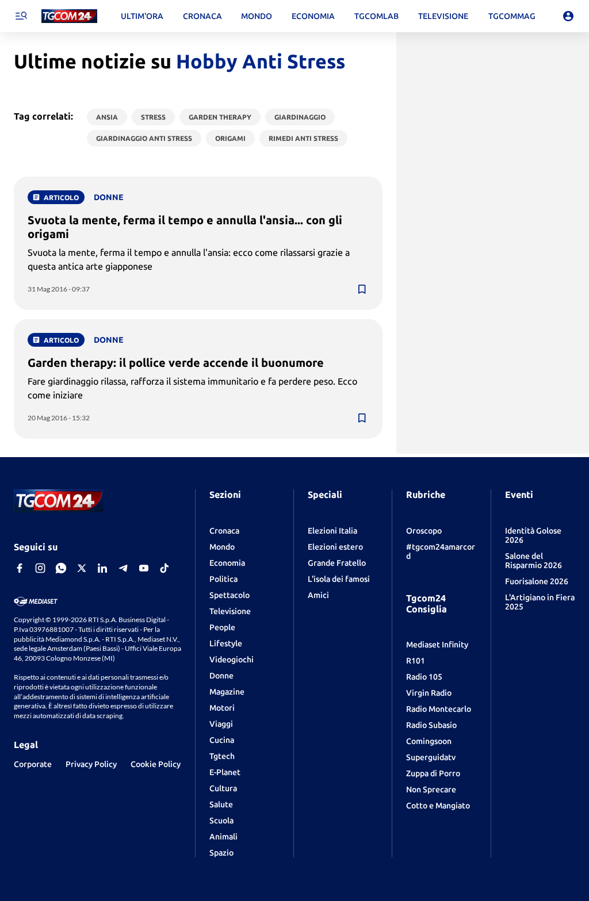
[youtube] (144, 568)
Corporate (33, 764)
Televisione (230, 611)
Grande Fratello (337, 563)
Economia (227, 563)
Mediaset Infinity (437, 644)
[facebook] (19, 568)
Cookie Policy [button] (156, 764)
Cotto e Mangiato (438, 805)
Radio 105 (424, 676)
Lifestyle (225, 643)
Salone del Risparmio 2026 (533, 560)
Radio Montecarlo (438, 709)
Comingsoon (429, 741)
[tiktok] (164, 568)
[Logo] (69, 16)
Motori (222, 707)
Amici (318, 595)
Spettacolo (229, 595)
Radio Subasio (431, 725)
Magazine (226, 691)
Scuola (221, 820)
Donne (221, 675)
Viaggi (221, 724)
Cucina (221, 740)
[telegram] (123, 568)
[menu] (20, 16)
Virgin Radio (429, 692)
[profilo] (568, 16)
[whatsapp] (61, 568)
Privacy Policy (91, 764)
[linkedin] (102, 568)
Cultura (223, 788)
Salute (221, 804)
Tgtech (222, 756)
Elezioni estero (335, 546)
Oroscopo (424, 530)
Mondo (222, 546)
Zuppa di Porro (433, 773)
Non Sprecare (431, 789)
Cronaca (224, 530)
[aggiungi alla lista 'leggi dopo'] (362, 289)
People (222, 627)
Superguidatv (431, 757)
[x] (81, 568)
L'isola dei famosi (339, 579)
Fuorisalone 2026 (536, 581)
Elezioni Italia (332, 530)
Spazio (221, 852)
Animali (223, 836)
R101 (415, 660)
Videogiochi (231, 659)
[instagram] (40, 568)
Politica (223, 579)
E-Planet (224, 772)
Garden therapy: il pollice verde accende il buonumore (176, 362)
